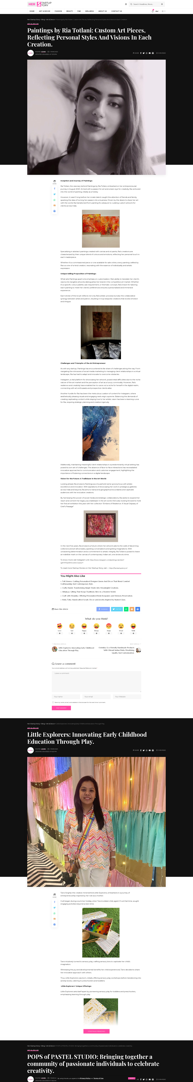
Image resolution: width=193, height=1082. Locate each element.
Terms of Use (98, 1078)
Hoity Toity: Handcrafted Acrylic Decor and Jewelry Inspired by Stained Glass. (94, 600)
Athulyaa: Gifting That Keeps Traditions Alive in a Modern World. (89, 592)
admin (43, 51)
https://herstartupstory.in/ (118, 568)
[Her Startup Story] (39, 4)
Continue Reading (96, 1031)
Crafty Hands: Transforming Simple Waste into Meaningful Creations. (90, 588)
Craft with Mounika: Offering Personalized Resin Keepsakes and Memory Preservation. (97, 596)
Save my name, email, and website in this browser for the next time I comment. (80, 702)
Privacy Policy (85, 1078)
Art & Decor (33, 24)
